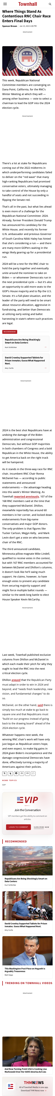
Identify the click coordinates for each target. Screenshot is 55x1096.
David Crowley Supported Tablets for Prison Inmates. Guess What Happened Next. (26, 925)
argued (16, 680)
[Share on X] (4, 773)
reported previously (26, 496)
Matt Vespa (9, 975)
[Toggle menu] (5, 4)
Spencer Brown (9, 26)
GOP (4, 785)
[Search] (50, 4)
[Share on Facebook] (16, 773)
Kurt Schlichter (10, 885)
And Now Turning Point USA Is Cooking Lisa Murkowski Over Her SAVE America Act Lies (26, 1070)
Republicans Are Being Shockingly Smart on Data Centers (26, 880)
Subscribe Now (41, 827)
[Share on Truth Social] (10, 773)
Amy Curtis (9, 930)
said (40, 705)
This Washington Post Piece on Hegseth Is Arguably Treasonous (25, 970)
